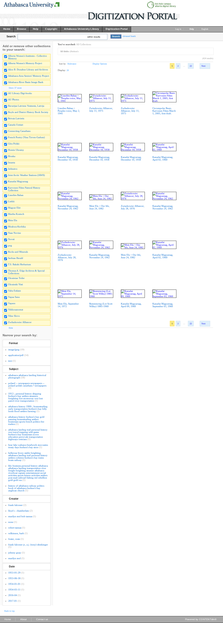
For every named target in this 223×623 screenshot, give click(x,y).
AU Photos (13, 99)
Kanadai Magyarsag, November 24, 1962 (68, 207)
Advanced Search (129, 36)
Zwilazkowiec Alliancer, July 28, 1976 (67, 257)
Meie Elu (12, 220)
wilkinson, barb (16, 533)
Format (13, 343)
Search (11, 36)
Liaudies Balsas (15, 195)
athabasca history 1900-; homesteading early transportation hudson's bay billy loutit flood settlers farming (27, 409)
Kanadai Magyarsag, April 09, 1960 (131, 305)
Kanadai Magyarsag (18, 181)
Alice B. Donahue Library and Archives (28, 69)
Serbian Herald (15, 258)
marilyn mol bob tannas (20, 516)
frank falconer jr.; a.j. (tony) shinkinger (28, 544)
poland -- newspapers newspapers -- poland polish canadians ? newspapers (27, 384)
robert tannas (14, 527)
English (205, 29)
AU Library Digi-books (20, 93)
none (10, 522)
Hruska (11, 156)
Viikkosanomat (15, 309)
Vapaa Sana (14, 297)
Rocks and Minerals (18, 251)
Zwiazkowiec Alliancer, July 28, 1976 (132, 207)
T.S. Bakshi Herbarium (19, 264)
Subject (13, 369)
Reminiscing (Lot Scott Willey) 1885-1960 (100, 305)
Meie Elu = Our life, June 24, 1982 (99, 207)
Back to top (9, 611)
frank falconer (15, 505)
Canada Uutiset (15, 124)
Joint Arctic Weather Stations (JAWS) (26, 175)
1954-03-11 (14, 589)
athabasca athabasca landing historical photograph (27, 376)
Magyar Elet (14, 207)
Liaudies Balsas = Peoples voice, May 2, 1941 (69, 111)
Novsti (11, 239)
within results (93, 37)
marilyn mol (14, 558)
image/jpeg (13, 349)
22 (191, 66)
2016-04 (12, 595)
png (10, 245)
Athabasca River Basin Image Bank (25, 82)
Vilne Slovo (14, 316)
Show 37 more (15, 88)
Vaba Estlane (14, 290)
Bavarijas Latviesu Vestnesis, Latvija (26, 105)
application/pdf (16, 355)
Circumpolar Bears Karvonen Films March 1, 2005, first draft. (164, 111)
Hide (11, 328)
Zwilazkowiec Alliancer (20, 322)
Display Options (100, 64)
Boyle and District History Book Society (28, 112)
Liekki (11, 201)
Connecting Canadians (19, 131)
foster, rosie (14, 539)
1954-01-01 (14, 584)
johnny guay (14, 552)
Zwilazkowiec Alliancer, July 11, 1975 (130, 111)
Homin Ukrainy (16, 150)
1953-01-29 (14, 572)
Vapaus (11, 303)
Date (12, 566)
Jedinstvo (12, 168)
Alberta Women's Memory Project (25, 63)
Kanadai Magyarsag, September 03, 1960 (162, 305)
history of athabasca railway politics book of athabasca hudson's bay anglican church (26, 488)
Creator (14, 498)
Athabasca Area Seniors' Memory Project (28, 76)
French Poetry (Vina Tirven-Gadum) (26, 137)
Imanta (11, 162)
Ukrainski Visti (15, 284)
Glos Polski (13, 143)
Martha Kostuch (16, 214)
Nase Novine (14, 233)
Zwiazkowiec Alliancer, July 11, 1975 (101, 109)
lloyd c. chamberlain (18, 510)
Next (203, 66)
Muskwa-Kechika (17, 226)
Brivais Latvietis (16, 118)
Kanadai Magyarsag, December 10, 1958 (68, 158)
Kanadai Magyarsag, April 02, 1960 (162, 158)
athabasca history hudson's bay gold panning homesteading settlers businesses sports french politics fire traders (26, 420)
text (10, 361)
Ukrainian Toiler (16, 278)
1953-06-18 (14, 578)
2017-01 (12, 601)
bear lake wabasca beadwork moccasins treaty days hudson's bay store (28, 446)
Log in (178, 29)
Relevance (72, 64)
